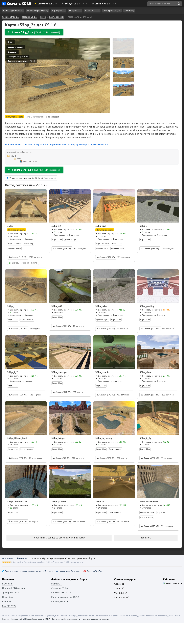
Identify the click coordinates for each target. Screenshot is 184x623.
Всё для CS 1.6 (72, 3)
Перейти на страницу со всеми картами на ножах (59, 537)
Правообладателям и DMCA (37, 619)
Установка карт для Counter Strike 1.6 (32, 178)
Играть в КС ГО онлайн (13, 588)
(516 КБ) (107, 328)
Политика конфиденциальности (65, 619)
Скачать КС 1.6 (19, 3)
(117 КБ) (18, 257)
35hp (10, 226)
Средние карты (58, 144)
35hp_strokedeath (148, 501)
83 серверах (53, 116)
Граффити (92, 10)
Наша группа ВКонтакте (69, 571)
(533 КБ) (151, 248)
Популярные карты (79, 144)
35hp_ (10, 306)
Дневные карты (100, 144)
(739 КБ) (107, 521)
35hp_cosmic (102, 372)
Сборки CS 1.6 (45, 3)
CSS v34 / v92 (9, 605)
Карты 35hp (42, 144)
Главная (5, 619)
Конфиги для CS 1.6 (61, 592)
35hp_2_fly (145, 438)
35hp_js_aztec (58, 501)
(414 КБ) (63, 326)
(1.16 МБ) (152, 394)
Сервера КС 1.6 (102, 3)
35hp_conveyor (59, 372)
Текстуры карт (111, 10)
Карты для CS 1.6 (60, 601)
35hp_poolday (146, 306)
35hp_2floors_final (17, 438)
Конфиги (75, 10)
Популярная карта (16, 230)
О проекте (7, 558)
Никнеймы (7, 596)
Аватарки (7, 601)
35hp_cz (99, 501)
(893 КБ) (63, 248)
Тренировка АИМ (10, 592)
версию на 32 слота (24, 262)
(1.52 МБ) (19, 328)
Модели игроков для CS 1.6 (65, 596)
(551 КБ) (107, 257)
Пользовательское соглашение (95, 619)
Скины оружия (13, 10)
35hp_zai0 (56, 306)
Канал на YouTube (95, 571)
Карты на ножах (14, 144)
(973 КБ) (19, 521)
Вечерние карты (117, 248)
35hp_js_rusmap (103, 438)
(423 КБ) (151, 526)
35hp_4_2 (12, 372)
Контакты (22, 558)
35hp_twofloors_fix (17, 501)
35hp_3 (143, 226)
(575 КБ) (107, 394)
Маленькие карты (147, 512)
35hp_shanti (145, 372)
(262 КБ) (151, 458)
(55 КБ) (62, 458)
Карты (58, 10)
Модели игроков (37, 10)
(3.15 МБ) (152, 328)
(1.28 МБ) (19, 394)
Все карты (146, 537)
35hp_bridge (58, 438)
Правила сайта (17, 619)
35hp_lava (100, 226)
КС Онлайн (7, 583)
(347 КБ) (63, 392)
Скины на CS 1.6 (59, 588)
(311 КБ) (63, 521)
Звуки (129, 10)
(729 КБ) (19, 458)
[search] (179, 3)
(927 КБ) (107, 458)
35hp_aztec (101, 306)
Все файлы (56, 583)
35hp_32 (56, 226)
